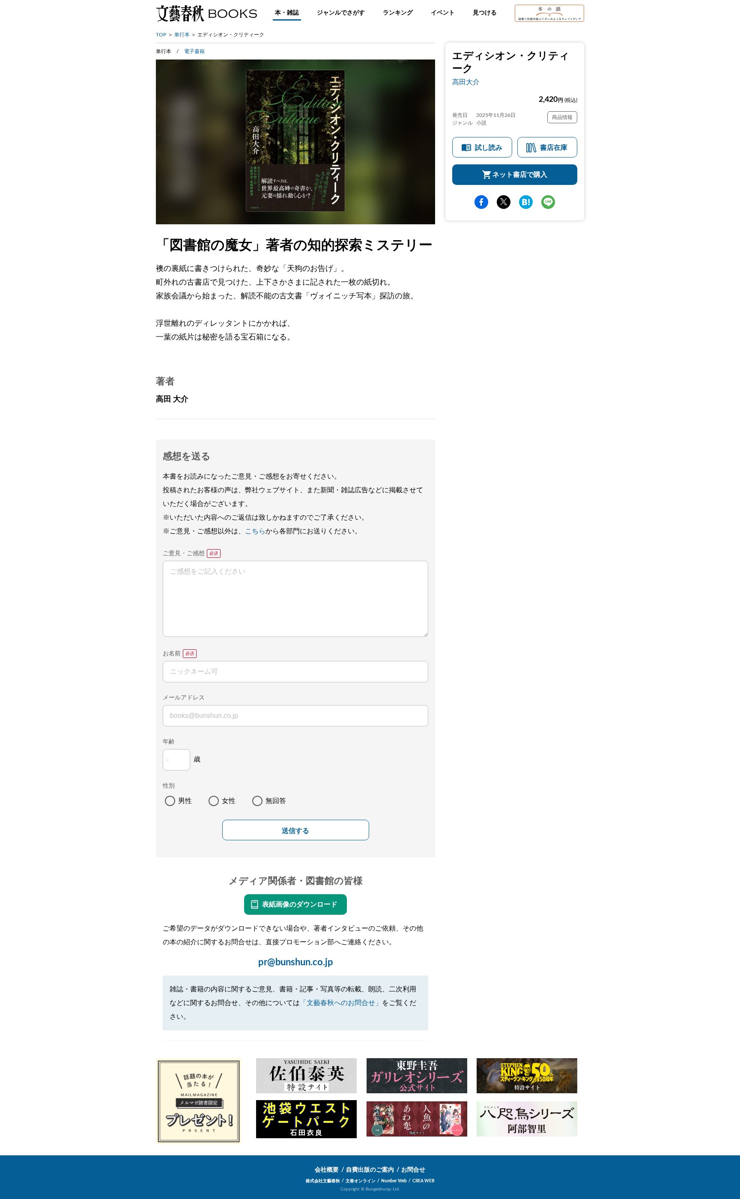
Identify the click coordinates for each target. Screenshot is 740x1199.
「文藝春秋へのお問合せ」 (341, 1003)
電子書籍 (194, 51)
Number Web (394, 1181)
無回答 (276, 800)
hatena (526, 202)
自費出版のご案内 (370, 1170)
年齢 (169, 742)
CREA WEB (423, 1181)
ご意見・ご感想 (184, 553)
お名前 (172, 654)
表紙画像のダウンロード (299, 904)
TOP (161, 34)
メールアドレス (184, 698)
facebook (481, 202)
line (548, 202)
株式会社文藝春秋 (323, 1181)
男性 (185, 800)
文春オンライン (361, 1181)
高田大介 (466, 82)
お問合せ (413, 1170)
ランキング (398, 13)
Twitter (503, 202)
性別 (169, 786)
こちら (255, 531)
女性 (229, 800)
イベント (443, 13)
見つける (485, 13)
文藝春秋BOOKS (206, 13)
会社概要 (327, 1170)
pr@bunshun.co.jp (295, 962)
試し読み (488, 147)
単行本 (182, 34)
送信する (295, 830)
